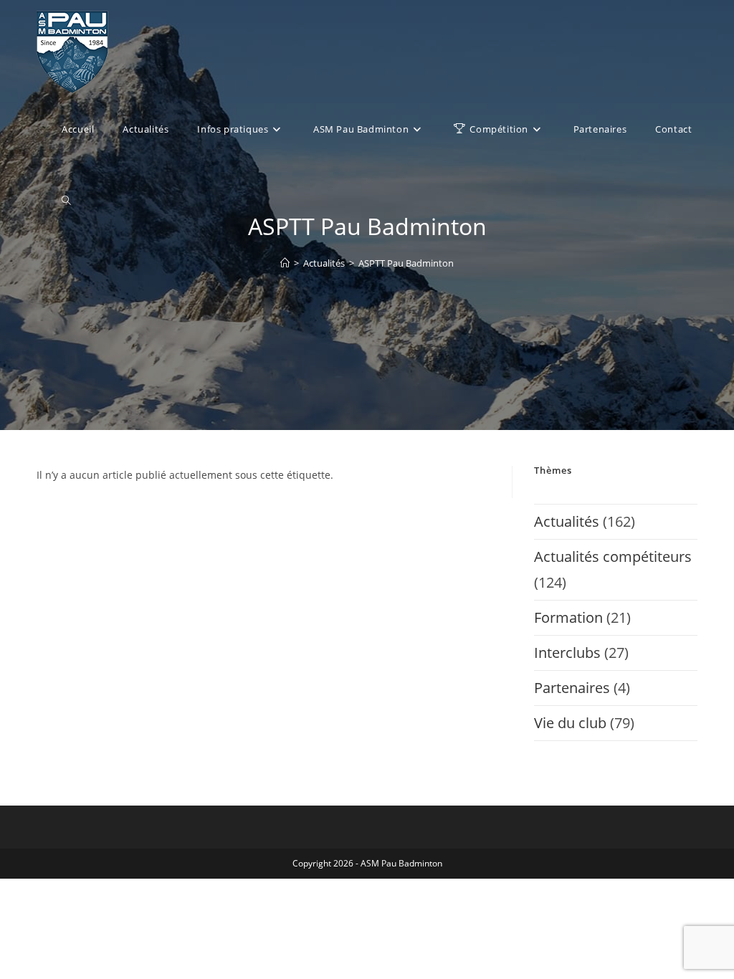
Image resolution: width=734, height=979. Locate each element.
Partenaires (572, 687)
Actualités (566, 521)
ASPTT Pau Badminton (406, 263)
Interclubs (567, 652)
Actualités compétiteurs (613, 556)
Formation (568, 617)
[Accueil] (285, 263)
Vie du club (570, 722)
